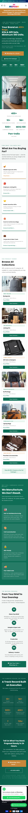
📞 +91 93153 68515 (14, 770)
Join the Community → (15, 797)
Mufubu (15, 808)
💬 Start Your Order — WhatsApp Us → (14, 664)
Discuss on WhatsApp (20, 805)
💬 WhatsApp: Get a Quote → (14, 763)
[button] (4, 5)
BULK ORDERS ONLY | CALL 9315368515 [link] (15, 1)
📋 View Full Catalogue (10, 58)
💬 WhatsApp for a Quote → (13, 53)
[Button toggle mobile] (2, 5)
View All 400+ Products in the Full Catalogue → (14, 471)
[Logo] (14, 5)
